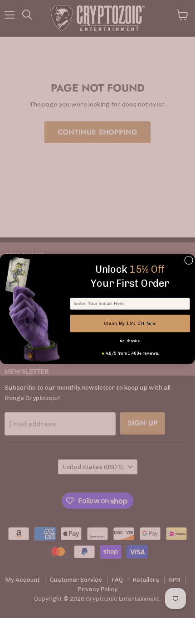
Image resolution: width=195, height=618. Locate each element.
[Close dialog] (189, 260)
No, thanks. (130, 341)
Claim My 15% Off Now (130, 323)
